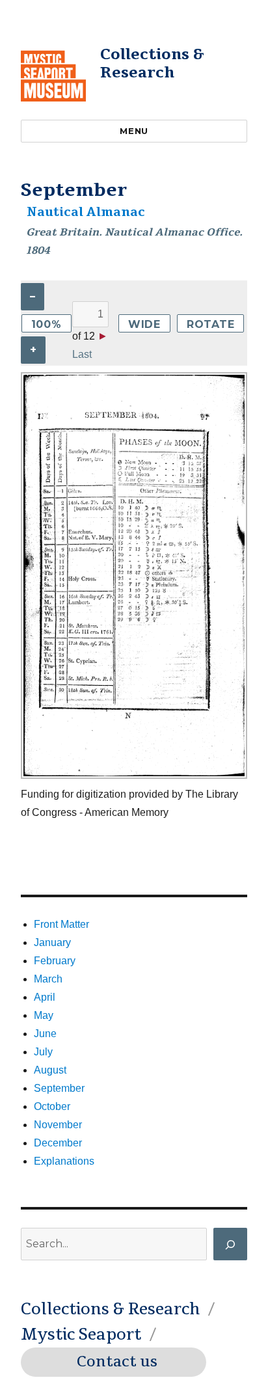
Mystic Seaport (81, 1334)
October (52, 1106)
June (45, 1033)
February (54, 960)
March (48, 978)
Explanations (64, 1161)
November (58, 1124)
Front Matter (61, 924)
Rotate (211, 324)
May (43, 1015)
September (59, 1088)
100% (46, 324)
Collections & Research (152, 63)
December (58, 1142)
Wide (144, 324)
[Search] (230, 1244)
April (44, 997)
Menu (134, 131)
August (50, 1070)
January (52, 942)
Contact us (117, 1362)
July (43, 1051)
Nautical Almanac (86, 212)
